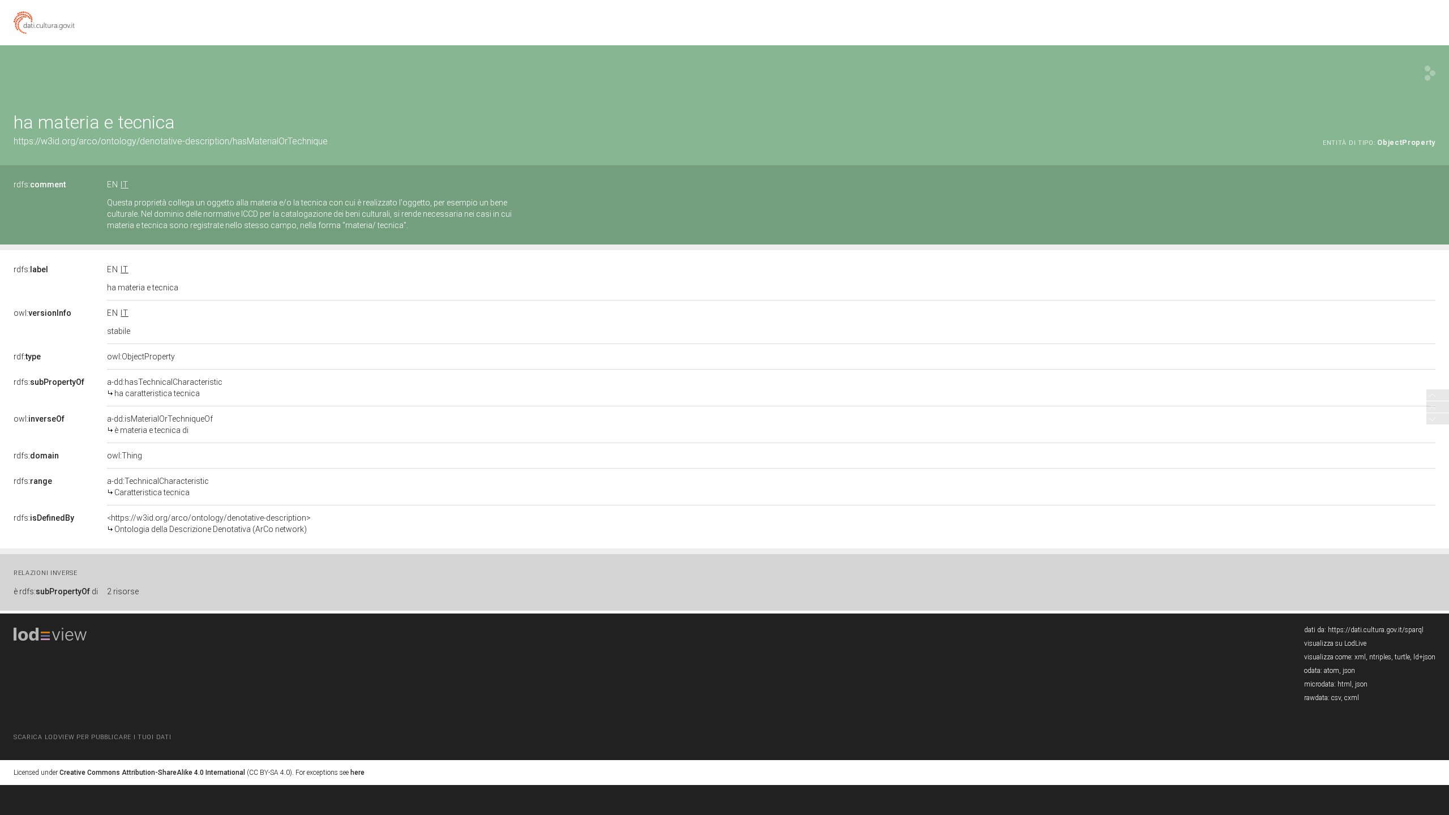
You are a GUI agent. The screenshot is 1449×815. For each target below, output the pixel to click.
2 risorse (123, 591)
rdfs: (40, 184)
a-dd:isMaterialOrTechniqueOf (160, 424)
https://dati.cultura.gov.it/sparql (1376, 630)
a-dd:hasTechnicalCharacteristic (164, 388)
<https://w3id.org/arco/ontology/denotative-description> (209, 523)
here (357, 773)
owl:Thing (124, 455)
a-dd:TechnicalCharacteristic (158, 487)
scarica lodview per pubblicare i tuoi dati (92, 737)
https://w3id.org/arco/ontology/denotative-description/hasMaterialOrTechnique (171, 141)
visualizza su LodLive (1335, 643)
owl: (42, 313)
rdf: (27, 356)
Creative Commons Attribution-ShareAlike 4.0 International (152, 773)
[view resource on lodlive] (1430, 73)
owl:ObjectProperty (141, 356)
